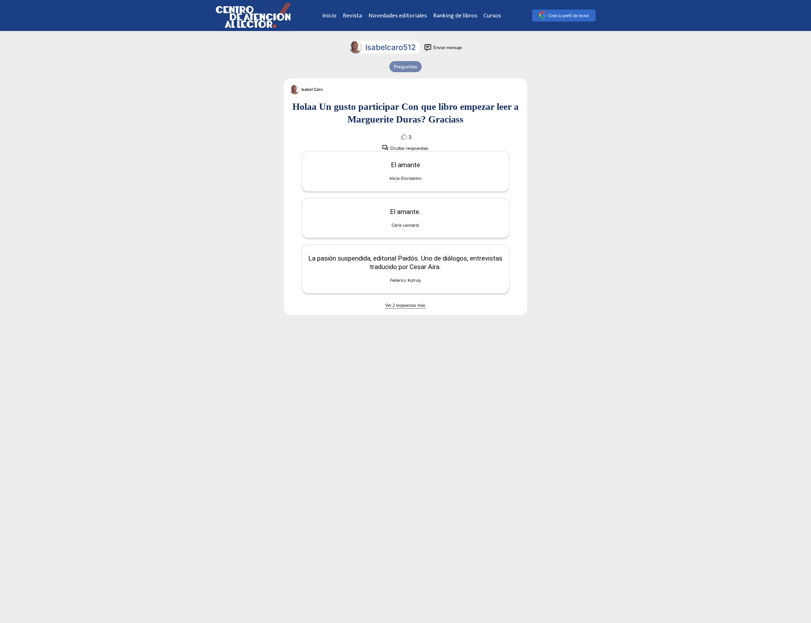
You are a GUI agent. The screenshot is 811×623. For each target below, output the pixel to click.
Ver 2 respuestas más (405, 305)
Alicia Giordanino (405, 178)
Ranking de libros (455, 15)
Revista (352, 15)
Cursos (492, 15)
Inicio (329, 15)
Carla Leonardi (405, 225)
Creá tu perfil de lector (568, 15)
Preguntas (405, 66)
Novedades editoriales (397, 15)
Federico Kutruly (405, 280)
